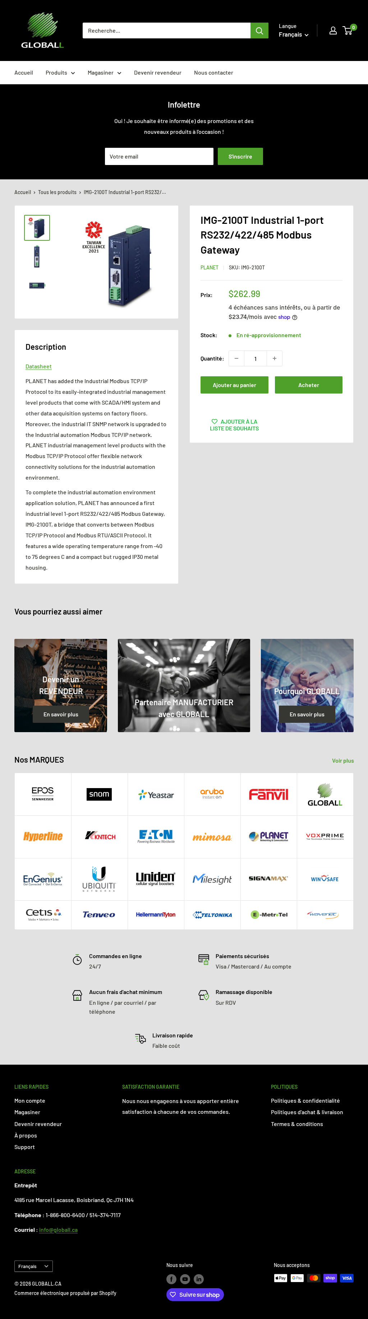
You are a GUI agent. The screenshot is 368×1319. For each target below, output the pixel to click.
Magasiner (101, 72)
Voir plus (343, 760)
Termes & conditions (297, 1123)
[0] (347, 30)
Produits (56, 72)
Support (24, 1146)
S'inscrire (240, 156)
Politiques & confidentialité (305, 1100)
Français (27, 1266)
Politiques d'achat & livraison (307, 1111)
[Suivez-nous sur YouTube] (185, 1279)
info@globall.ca (58, 1229)
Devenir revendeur (157, 72)
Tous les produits (57, 192)
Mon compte (29, 1100)
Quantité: (212, 358)
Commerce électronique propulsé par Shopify (65, 1293)
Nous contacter (213, 72)
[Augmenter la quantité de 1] (274, 358)
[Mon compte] (333, 30)
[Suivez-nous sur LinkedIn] (199, 1279)
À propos (25, 1135)
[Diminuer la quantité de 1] (236, 358)
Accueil (23, 72)
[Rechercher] (259, 30)
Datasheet (39, 366)
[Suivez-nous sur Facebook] (171, 1279)
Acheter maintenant (308, 387)
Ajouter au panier (234, 384)
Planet (209, 267)
